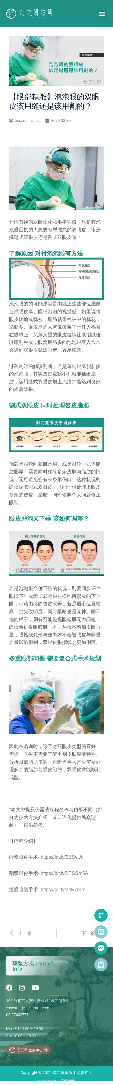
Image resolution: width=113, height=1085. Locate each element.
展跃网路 (68, 1081)
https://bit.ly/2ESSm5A (64, 873)
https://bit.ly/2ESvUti (62, 857)
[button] (102, 14)
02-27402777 (17, 1014)
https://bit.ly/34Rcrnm (63, 889)
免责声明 (85, 1072)
